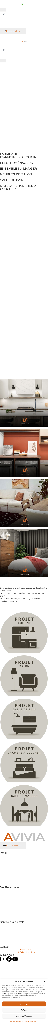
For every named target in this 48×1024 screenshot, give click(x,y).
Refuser (24, 1010)
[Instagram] (3, 959)
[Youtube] (15, 959)
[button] (45, 981)
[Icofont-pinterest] (21, 959)
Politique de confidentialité (30, 1021)
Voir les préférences (24, 1016)
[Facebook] (9, 959)
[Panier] (3, 14)
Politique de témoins (15, 1021)
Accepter (24, 1004)
